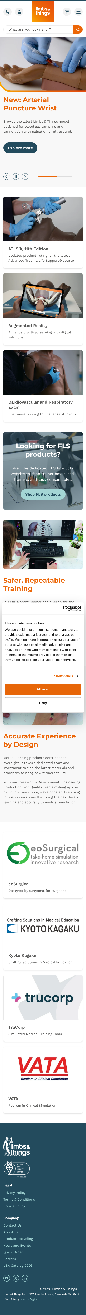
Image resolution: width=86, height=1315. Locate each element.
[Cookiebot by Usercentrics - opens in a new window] (63, 608)
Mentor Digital (29, 1299)
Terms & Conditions (19, 1199)
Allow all (43, 689)
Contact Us (12, 1225)
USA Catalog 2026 (17, 1266)
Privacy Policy (14, 1193)
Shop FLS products (43, 494)
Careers (9, 1259)
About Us (10, 1232)
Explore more (20, 148)
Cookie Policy (14, 1206)
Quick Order (13, 1252)
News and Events (17, 1245)
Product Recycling (18, 1239)
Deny (43, 703)
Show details (63, 676)
